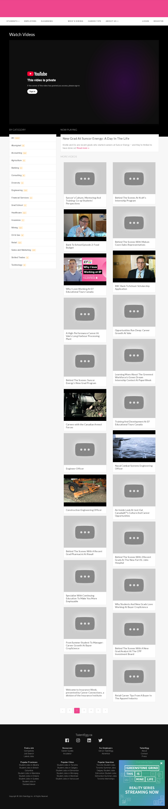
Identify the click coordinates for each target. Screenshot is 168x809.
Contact (144, 754)
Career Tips (94, 21)
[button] (13, 21)
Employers (30, 21)
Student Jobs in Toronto (67, 765)
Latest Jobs (29, 756)
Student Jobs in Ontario (29, 776)
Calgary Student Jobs (106, 770)
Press (144, 756)
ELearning (47, 21)
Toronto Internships (105, 779)
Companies (29, 751)
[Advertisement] (84, 8)
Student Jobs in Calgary (67, 768)
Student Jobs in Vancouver (67, 779)
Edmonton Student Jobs (105, 773)
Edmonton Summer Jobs (106, 776)
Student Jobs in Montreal (67, 776)
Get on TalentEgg (106, 751)
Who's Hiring (75, 21)
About (144, 751)
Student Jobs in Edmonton (67, 770)
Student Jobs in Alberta (29, 765)
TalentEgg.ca (84, 735)
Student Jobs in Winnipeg (67, 773)
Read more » (83, 148)
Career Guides (67, 751)
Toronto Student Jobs (105, 765)
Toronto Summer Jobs (106, 768)
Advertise (106, 754)
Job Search (29, 754)
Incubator (67, 754)
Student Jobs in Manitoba (29, 773)
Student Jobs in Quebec (29, 779)
